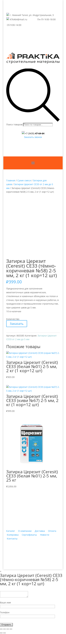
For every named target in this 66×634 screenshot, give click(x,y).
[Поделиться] (4, 629)
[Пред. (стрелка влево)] (1, 632)
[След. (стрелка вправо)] (4, 632)
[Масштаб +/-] (11, 629)
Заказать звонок (33, 137)
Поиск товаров (14, 124)
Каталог (10, 530)
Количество (12, 319)
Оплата (52, 530)
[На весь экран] (7, 629)
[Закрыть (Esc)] (1, 629)
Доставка (40, 530)
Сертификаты (29, 534)
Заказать (17, 323)
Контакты (12, 538)
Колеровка (13, 534)
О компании (25, 530)
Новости (44, 534)
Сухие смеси (24, 180)
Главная (10, 180)
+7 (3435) (34, 133)
